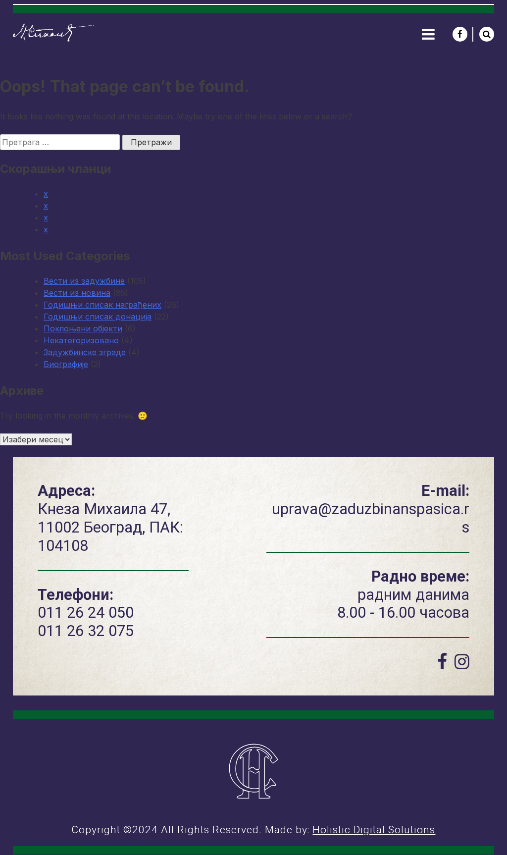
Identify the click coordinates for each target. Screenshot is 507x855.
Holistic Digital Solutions (373, 830)
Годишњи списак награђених (102, 305)
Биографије (66, 364)
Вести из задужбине (84, 281)
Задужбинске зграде (85, 352)
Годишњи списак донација (98, 316)
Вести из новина (77, 293)
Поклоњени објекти (83, 328)
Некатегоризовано (81, 340)
